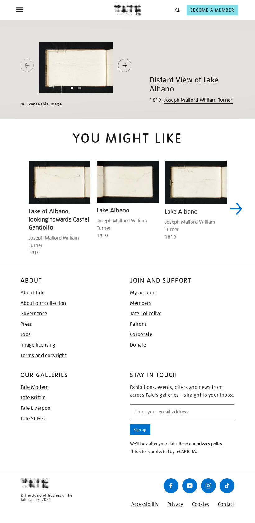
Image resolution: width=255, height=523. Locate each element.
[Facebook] (171, 485)
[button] (177, 9)
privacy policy (209, 443)
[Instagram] (208, 485)
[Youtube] (189, 485)
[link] (41, 104)
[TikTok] (227, 485)
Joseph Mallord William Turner (198, 100)
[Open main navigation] (65, 10)
